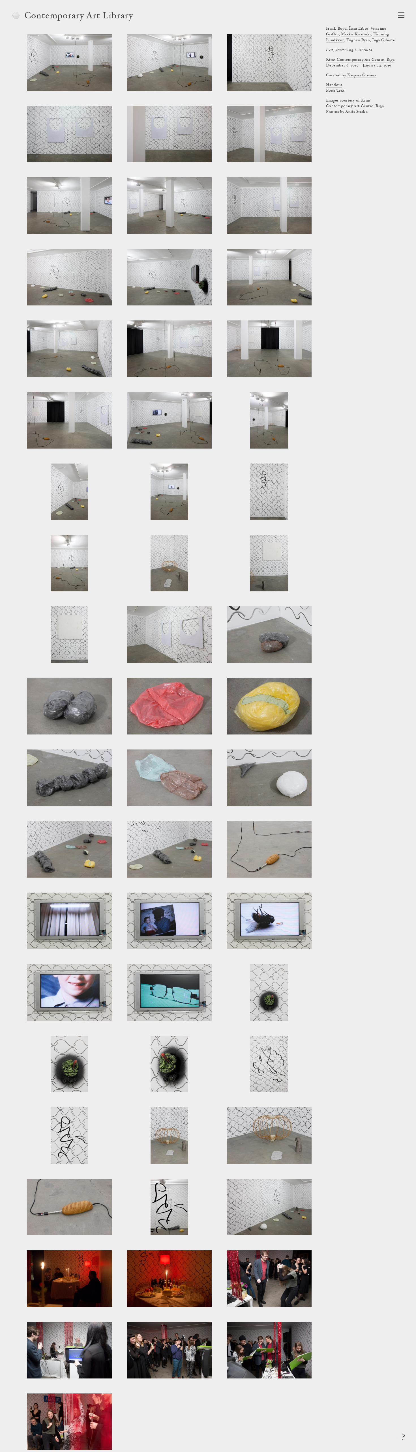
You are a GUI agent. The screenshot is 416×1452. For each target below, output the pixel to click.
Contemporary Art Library (78, 16)
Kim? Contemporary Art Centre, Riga (360, 60)
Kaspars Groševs (361, 75)
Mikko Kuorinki (356, 34)
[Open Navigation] (401, 15)
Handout (334, 85)
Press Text (335, 91)
